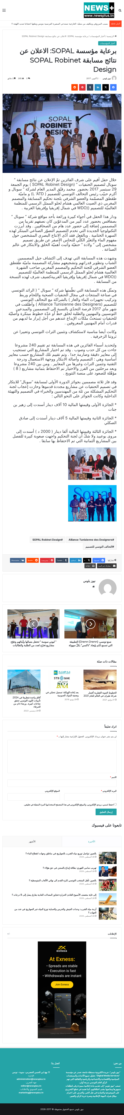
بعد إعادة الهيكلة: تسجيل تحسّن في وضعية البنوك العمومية (62, 694)
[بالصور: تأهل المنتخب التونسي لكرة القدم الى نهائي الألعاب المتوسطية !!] (108, 885)
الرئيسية (111, 36)
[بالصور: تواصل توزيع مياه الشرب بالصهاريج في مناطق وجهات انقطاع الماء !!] (108, 858)
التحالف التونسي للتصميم (99, 546)
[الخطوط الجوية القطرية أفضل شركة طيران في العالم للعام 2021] (100, 680)
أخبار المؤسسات (97, 36)
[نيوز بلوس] (99, 10)
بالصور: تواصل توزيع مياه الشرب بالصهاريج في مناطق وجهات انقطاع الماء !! (61, 853)
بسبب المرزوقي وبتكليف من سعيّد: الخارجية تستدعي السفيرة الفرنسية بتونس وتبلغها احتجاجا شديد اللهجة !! (59, 23)
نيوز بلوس (107, 78)
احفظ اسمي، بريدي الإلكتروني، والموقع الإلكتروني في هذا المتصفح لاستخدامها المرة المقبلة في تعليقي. (69, 804)
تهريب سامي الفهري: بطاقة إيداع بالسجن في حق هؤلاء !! (69, 867)
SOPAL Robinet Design (46, 539)
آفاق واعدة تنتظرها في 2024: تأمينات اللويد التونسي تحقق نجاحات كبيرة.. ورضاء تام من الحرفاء (26, 702)
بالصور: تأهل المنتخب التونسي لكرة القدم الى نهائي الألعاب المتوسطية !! (62, 880)
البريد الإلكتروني (109, 791)
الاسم (113, 777)
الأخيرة (91, 841)
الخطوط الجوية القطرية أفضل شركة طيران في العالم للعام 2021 (100, 694)
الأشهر (32, 841)
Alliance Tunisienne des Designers (90, 539)
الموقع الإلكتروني (52, 791)
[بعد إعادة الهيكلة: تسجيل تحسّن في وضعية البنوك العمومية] (61, 679)
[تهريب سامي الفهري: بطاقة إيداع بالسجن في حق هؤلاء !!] (108, 871)
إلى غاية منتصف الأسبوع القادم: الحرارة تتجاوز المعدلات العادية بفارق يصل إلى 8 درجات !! (54, 894)
